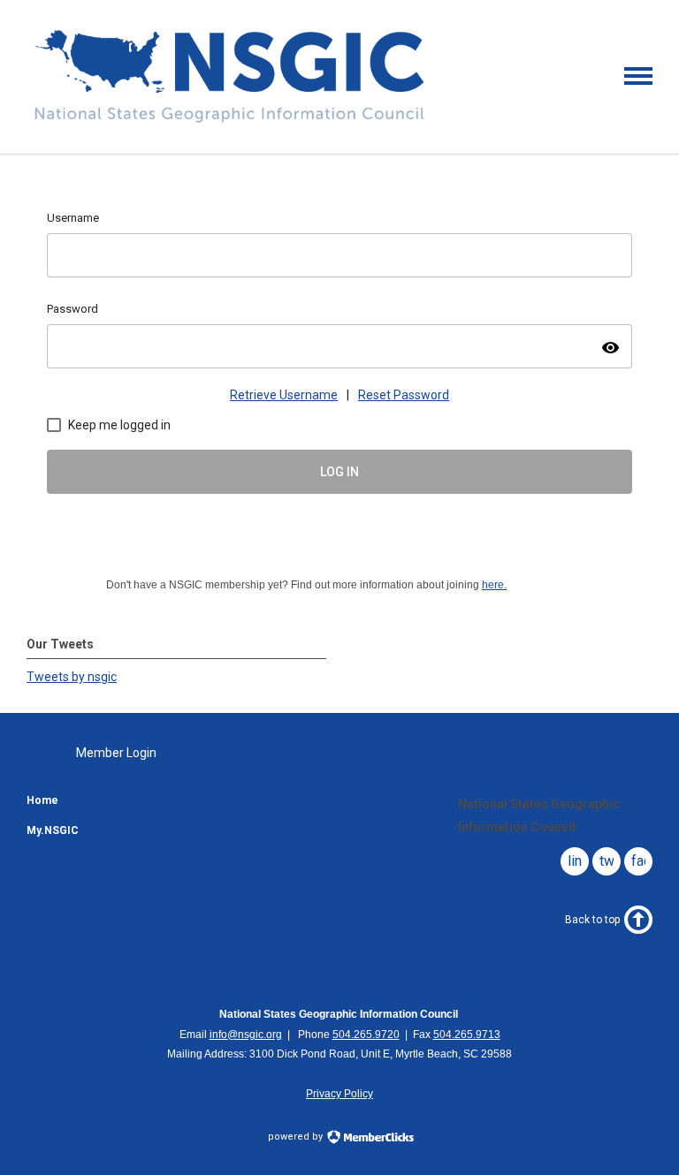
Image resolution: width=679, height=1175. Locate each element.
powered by (296, 1136)
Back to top (592, 919)
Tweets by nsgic (72, 677)
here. (494, 585)
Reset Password (403, 395)
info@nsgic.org (246, 1034)
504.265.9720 (366, 1034)
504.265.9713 (466, 1034)
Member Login (116, 753)
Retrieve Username (284, 395)
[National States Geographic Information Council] (229, 122)
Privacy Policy (339, 1094)
